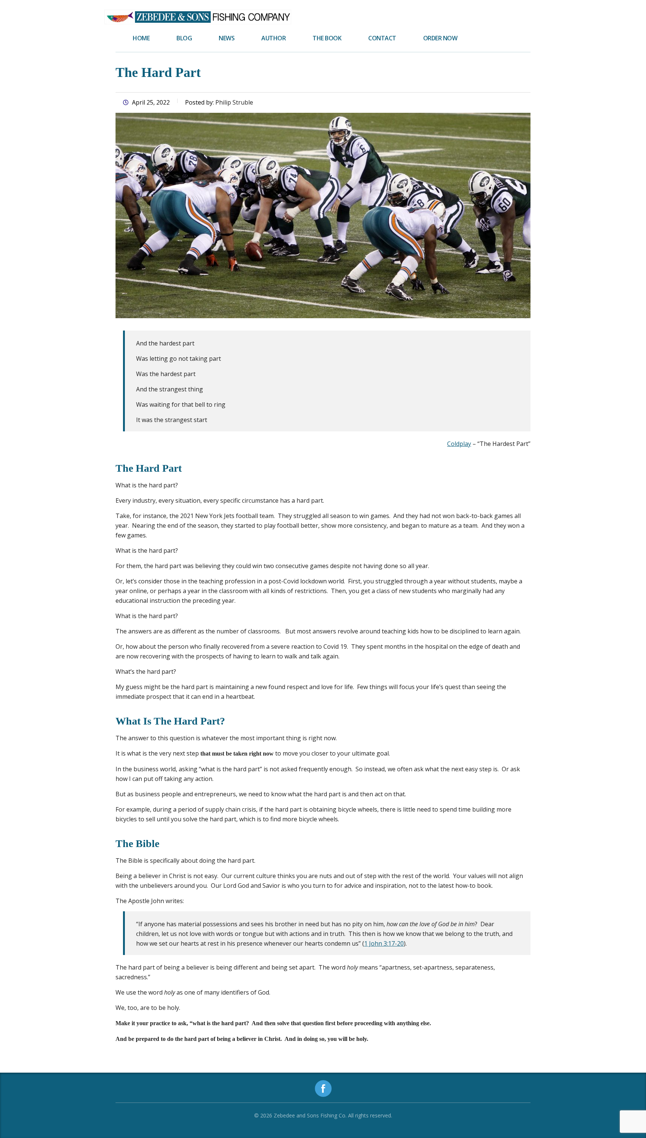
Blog (184, 38)
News (226, 38)
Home (141, 38)
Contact (382, 38)
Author (273, 38)
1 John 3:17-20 (384, 943)
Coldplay (459, 444)
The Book (327, 38)
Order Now (440, 38)
